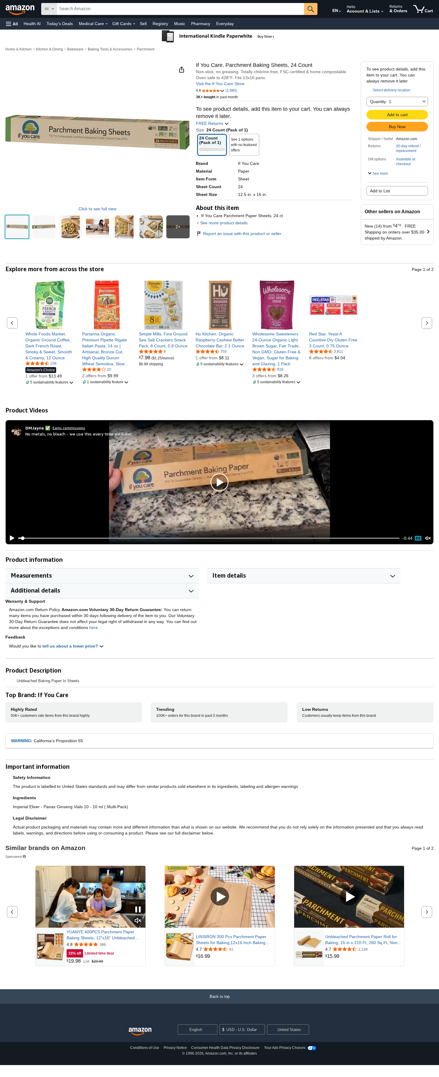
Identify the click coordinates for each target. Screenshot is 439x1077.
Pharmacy (200, 23)
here (93, 627)
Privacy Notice (175, 1048)
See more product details (224, 222)
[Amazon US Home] (140, 1032)
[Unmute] (428, 538)
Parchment (145, 49)
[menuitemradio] (418, 538)
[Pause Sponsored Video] (138, 909)
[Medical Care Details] (106, 23)
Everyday (225, 23)
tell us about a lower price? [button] (70, 646)
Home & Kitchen (18, 49)
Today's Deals (60, 23)
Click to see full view (97, 208)
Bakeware (75, 49)
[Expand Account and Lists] (382, 11)
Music (179, 23)
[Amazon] (21, 8)
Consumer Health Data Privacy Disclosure (225, 1048)
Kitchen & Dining (49, 49)
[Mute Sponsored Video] (138, 920)
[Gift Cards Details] (134, 23)
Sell (143, 23)
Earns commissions (69, 428)
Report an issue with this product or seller (242, 233)
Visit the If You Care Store (220, 83)
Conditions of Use (144, 1048)
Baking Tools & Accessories (110, 49)
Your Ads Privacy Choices (285, 1048)
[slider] (209, 538)
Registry (160, 23)
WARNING (21, 740)
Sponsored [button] (13, 856)
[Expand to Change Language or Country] (340, 11)
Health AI (32, 23)
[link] (50, 346)
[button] (12, 24)
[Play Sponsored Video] (220, 897)
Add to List (380, 190)
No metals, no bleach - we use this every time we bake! (78, 433)
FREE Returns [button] (210, 123)
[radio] (17, 227)
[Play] (10, 538)
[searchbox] (180, 9)
